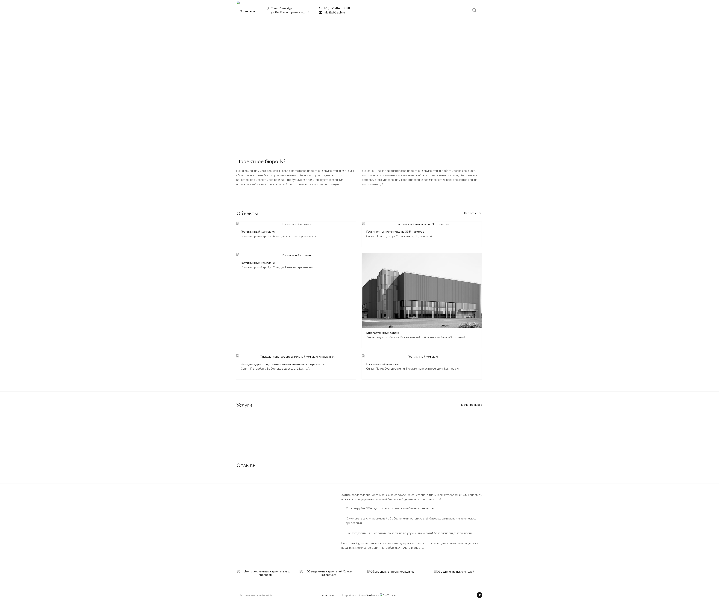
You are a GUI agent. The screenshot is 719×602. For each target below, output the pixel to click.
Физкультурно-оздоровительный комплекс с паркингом (282, 364)
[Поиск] (472, 10)
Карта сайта (328, 595)
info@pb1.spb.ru (334, 12)
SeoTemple (372, 595)
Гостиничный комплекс (258, 231)
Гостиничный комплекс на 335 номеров (395, 231)
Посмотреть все (470, 404)
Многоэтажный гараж (382, 333)
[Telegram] (479, 595)
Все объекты (473, 213)
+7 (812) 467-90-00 (336, 8)
